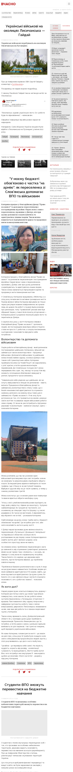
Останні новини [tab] (55, 27)
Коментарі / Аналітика (59, 209)
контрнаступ (37, 137)
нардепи (58, 13)
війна (34, 13)
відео (66, 13)
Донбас (5, 141)
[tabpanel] (61, 96)
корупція (49, 13)
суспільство (6, 13)
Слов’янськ (21, 663)
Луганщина (14, 137)
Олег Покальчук (57, 214)
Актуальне (54, 165)
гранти (41, 13)
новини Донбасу (8, 663)
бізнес (27, 13)
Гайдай (4, 137)
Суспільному (17, 84)
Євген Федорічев (58, 235)
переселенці (18, 13)
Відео (52, 261)
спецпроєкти (7, 17)
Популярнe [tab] (66, 26)
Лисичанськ (25, 137)
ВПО (29, 663)
